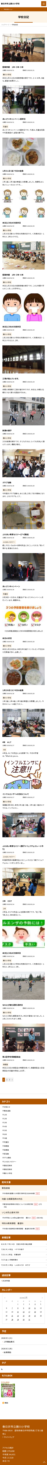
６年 (5, 1134)
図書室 (6, 1150)
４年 (5, 1126)
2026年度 (6, 1280)
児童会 (6, 1142)
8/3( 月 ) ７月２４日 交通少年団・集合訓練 (16, 1244)
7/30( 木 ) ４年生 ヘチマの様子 (12, 1249)
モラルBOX (5, 1382)
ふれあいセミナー (10, 1161)
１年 (5, 1115)
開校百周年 (8, 1165)
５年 (5, 1130)
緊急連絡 (7, 1111)
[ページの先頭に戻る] (44, 1462)
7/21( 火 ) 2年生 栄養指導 (11, 1254)
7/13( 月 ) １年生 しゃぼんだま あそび (15, 1265)
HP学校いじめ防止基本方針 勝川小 (23, 1218)
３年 (5, 1122)
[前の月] (4, 1298)
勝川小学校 (8, 1173)
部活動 (6, 1154)
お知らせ (7, 1107)
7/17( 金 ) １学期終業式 (9, 1260)
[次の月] (42, 1298)
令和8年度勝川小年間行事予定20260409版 (21, 1193)
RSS (6, 1403)
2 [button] (6, 1079)
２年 (5, 1118)
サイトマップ (9, 1437)
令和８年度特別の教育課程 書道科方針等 (21, 1228)
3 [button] (9, 1079)
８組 (5, 1138)
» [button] (12, 1079)
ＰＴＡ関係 (7, 1158)
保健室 (6, 1146)
